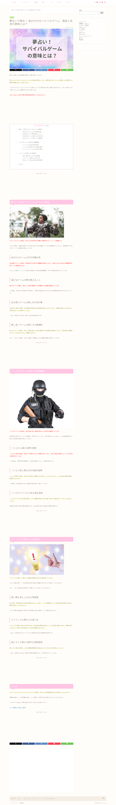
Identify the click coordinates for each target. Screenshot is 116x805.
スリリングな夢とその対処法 (27, 153)
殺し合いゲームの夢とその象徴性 (32, 138)
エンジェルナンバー (25, 2)
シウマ (51, 2)
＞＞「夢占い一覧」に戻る (18, 707)
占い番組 (14, 2)
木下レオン (68, 2)
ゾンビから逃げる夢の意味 (31, 145)
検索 (80, 10)
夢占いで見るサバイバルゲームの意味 (30, 129)
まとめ (21, 164)
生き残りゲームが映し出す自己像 (32, 136)
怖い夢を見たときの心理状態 (31, 155)
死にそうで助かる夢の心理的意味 (32, 160)
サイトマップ (14, 802)
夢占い (43, 2)
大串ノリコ (82, 27)
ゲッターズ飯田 (84, 25)
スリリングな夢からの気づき (31, 158)
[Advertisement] (41, 111)
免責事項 (22, 802)
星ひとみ (59, 2)
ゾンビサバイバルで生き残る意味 (32, 149)
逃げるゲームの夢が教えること (32, 134)
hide (47, 125)
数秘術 (36, 2)
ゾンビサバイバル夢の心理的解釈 (29, 142)
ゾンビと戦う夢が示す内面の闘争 (32, 147)
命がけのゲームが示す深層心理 (32, 131)
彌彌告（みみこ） (84, 23)
